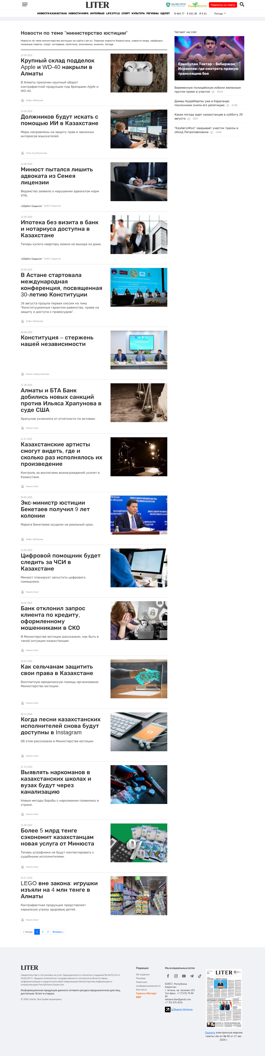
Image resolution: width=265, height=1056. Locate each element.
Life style (113, 13)
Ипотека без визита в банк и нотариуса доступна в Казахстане (59, 228)
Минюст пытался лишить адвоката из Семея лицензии (57, 176)
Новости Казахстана (52, 13)
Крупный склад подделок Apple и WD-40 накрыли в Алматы (57, 67)
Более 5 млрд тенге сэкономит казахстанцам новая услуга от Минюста (57, 837)
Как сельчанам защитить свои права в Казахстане (57, 669)
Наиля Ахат (32, 428)
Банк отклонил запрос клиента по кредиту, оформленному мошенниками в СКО (53, 618)
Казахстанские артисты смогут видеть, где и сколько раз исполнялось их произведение (61, 454)
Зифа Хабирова (34, 100)
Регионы (152, 13)
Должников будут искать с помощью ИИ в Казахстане (59, 119)
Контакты (141, 989)
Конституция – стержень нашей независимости (57, 340)
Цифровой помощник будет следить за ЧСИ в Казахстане (61, 562)
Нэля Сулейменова (36, 153)
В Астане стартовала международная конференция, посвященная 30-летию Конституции (61, 285)
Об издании (142, 974)
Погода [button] (219, 13)
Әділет (165, 13)
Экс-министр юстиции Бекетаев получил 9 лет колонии (55, 509)
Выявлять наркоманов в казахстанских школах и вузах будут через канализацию (56, 782)
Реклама (140, 978)
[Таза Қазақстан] (198, 4)
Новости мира (78, 13)
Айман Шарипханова (37, 374)
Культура (138, 13)
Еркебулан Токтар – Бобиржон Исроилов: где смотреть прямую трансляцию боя (208, 69)
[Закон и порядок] (177, 4)
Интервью (97, 13)
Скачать (210, 1032)
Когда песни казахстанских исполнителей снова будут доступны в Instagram (61, 726)
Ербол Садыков (52, 206)
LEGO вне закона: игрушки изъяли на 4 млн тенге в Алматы (59, 889)
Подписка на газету (223, 4)
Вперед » (58, 931)
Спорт (126, 13)
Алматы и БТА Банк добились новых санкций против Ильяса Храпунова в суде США (61, 400)
